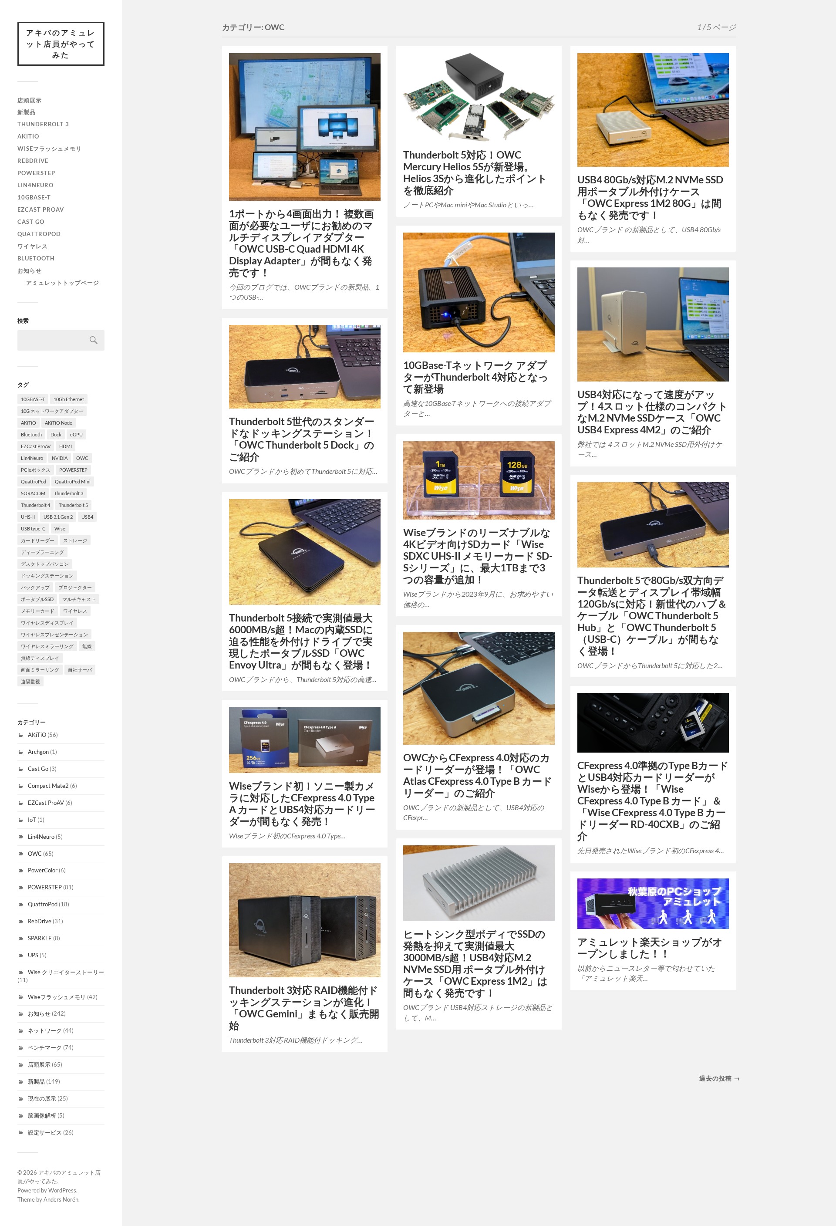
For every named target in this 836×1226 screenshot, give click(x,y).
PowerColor (42, 870)
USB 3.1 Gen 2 (58, 517)
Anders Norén (61, 1199)
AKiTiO (28, 136)
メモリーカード (37, 611)
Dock (56, 434)
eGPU (76, 434)
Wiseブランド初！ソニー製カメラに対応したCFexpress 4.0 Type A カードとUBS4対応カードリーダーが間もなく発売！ (302, 803)
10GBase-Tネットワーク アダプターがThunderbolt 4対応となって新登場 (476, 377)
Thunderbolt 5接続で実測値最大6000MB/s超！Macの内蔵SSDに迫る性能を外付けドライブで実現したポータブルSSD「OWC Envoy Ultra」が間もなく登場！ (301, 641)
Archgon (38, 751)
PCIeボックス (36, 470)
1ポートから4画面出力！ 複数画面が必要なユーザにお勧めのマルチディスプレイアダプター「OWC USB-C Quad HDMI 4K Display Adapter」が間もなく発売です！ (301, 243)
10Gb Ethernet (69, 399)
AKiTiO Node (58, 423)
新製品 (26, 111)
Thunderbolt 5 (73, 505)
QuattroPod (39, 233)
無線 (87, 646)
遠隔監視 (30, 681)
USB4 (87, 517)
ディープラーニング (42, 552)
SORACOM (33, 493)
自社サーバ (80, 669)
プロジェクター (75, 587)
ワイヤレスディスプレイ (47, 622)
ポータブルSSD (37, 599)
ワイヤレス (32, 246)
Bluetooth (36, 258)
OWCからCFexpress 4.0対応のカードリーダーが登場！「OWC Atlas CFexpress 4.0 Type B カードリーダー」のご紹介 (478, 775)
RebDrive (32, 160)
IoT (32, 819)
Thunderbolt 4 (35, 505)
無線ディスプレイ (40, 658)
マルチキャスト (79, 599)
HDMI (65, 446)
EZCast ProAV (40, 209)
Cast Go (30, 221)
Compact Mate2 (48, 785)
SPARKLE (40, 938)
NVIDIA (59, 458)
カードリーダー (37, 540)
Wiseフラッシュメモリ (49, 148)
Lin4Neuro (35, 185)
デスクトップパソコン (45, 564)
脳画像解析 (42, 1115)
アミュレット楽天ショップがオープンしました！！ (650, 947)
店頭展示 (29, 100)
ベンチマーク (45, 1047)
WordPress (62, 1190)
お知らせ (29, 270)
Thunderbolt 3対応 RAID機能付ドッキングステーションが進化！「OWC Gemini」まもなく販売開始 (304, 1007)
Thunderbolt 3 (43, 124)
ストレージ (75, 540)
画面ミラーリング (40, 669)
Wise (59, 528)
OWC (82, 458)
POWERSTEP (36, 172)
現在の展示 (42, 1098)
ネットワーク (45, 1030)
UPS (33, 955)
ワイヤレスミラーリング (47, 646)
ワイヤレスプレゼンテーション (54, 634)
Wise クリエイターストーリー (66, 972)
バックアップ (35, 587)
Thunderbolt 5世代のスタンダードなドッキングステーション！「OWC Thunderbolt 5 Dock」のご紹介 (301, 439)
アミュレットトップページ (62, 282)
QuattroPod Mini (73, 481)
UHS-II (28, 517)
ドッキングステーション (47, 575)
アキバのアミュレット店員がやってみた (61, 43)
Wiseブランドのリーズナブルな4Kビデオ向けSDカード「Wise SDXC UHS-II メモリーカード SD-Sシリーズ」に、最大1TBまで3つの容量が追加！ (478, 556)
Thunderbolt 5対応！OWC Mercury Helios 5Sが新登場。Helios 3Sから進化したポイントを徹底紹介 (475, 172)
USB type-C (33, 528)
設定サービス (45, 1132)
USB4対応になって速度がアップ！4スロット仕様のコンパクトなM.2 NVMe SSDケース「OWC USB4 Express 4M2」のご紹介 (652, 412)
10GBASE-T (34, 197)
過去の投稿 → (719, 1078)
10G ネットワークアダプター (52, 411)
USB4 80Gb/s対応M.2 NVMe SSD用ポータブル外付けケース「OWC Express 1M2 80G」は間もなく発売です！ (650, 197)
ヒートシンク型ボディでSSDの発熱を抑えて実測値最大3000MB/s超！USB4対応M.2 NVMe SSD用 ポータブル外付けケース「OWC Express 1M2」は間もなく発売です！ (475, 963)
